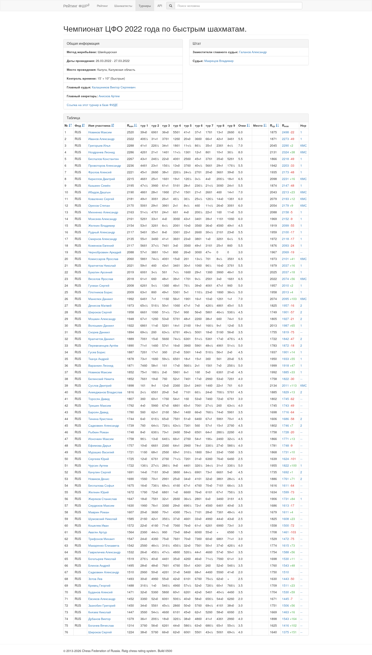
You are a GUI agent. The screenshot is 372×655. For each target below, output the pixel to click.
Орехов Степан (99, 205)
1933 (288, 359)
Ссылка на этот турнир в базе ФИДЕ (92, 105)
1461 (289, 532)
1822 (288, 379)
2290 (287, 145)
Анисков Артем (109, 96)
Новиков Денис (98, 479)
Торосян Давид (99, 399)
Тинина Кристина (100, 419)
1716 (288, 412)
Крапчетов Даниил (101, 339)
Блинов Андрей (99, 565)
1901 (288, 312)
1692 (287, 472)
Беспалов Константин (103, 159)
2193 (288, 199)
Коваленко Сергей (101, 199)
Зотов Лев (95, 579)
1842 (288, 339)
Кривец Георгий (99, 585)
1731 (288, 452)
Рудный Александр (101, 232)
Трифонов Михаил (101, 539)
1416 (289, 625)
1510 (285, 572)
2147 (288, 185)
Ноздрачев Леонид (101, 152)
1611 (288, 485)
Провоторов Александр (104, 165)
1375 (289, 632)
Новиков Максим (100, 132)
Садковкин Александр (103, 425)
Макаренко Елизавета (103, 545)
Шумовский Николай (102, 519)
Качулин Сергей (99, 472)
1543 (288, 565)
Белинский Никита (101, 379)
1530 (288, 559)
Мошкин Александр (102, 319)
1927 (288, 319)
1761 (288, 479)
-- (301, 252)
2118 (288, 239)
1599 (288, 492)
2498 (288, 132)
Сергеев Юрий (98, 459)
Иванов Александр (101, 139)
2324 (288, 152)
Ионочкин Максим (101, 439)
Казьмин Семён (99, 185)
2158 (287, 212)
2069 (288, 252)
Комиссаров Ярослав (103, 259)
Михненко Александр (103, 212)
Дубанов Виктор (99, 619)
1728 (288, 432)
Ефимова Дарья (99, 445)
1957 (288, 305)
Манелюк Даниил (100, 299)
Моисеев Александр (102, 219)
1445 (287, 599)
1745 (288, 399)
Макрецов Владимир (219, 60)
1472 (288, 539)
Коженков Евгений (101, 245)
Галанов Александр (253, 52)
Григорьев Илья (99, 145)
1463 (288, 612)
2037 (288, 265)
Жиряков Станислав (102, 499)
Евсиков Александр (101, 599)
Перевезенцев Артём (103, 345)
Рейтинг (102, 5)
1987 (288, 325)
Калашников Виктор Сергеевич (113, 87)
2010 (287, 285)
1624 (289, 459)
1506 (288, 605)
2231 (288, 179)
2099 (288, 225)
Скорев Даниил (99, 332)
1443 (288, 579)
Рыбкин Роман (98, 432)
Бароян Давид (98, 412)
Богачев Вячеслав (101, 625)
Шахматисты (123, 5)
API (159, 5)
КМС (303, 145)
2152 (287, 219)
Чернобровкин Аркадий (104, 252)
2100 (288, 232)
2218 (288, 159)
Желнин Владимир (101, 225)
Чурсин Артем (98, 465)
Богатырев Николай (102, 559)
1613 (288, 505)
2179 (287, 205)
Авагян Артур (97, 532)
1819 (288, 332)
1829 (288, 392)
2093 (288, 245)
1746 (287, 425)
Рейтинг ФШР (76, 5)
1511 (288, 585)
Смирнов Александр (102, 239)
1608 (288, 519)
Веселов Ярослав (100, 279)
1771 (288, 439)
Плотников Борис (100, 292)
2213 (288, 192)
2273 (288, 139)
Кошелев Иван (98, 525)
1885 (288, 372)
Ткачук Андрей (98, 359)
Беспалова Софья (101, 485)
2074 (288, 279)
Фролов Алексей (100, 172)
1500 (288, 525)
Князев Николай (99, 612)
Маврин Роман (98, 512)
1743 (288, 405)
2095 (289, 299)
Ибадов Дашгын (99, 192)
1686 (288, 419)
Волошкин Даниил (101, 325)
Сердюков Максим (101, 505)
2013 (287, 292)
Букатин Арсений (100, 272)
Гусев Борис (96, 352)
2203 (288, 165)
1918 (288, 365)
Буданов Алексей (100, 592)
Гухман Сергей (98, 285)
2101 (288, 259)
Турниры (145, 5)
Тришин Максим (99, 405)
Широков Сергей (100, 312)
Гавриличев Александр (104, 552)
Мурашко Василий (101, 452)
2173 (288, 172)
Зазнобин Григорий (101, 605)
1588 (288, 552)
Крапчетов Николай (102, 265)
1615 (288, 545)
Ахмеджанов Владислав (105, 392)
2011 (289, 385)
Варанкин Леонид (100, 365)
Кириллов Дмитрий (101, 179)
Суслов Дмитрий (100, 385)
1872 (288, 345)
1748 (287, 445)
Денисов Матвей (100, 305)
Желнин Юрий (98, 492)
